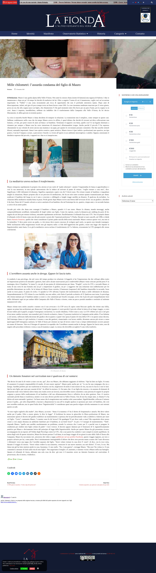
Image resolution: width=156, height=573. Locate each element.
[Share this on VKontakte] (27, 473)
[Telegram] (23, 473)
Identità (30, 33)
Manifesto (49, 33)
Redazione (9, 89)
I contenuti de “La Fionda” (67, 553)
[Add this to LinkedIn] (31, 473)
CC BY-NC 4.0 (111, 553)
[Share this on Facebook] (12, 473)
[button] (151, 2)
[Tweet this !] (20, 473)
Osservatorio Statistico (74, 33)
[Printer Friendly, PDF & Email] (15, 459)
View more (12, 565)
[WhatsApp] (8, 473)
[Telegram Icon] (138, 2)
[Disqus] (58, 516)
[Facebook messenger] (16, 473)
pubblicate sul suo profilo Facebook (69, 437)
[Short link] (35, 473)
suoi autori (89, 553)
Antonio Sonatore (18, 219)
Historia (101, 33)
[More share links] (39, 473)
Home (14, 33)
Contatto (140, 33)
